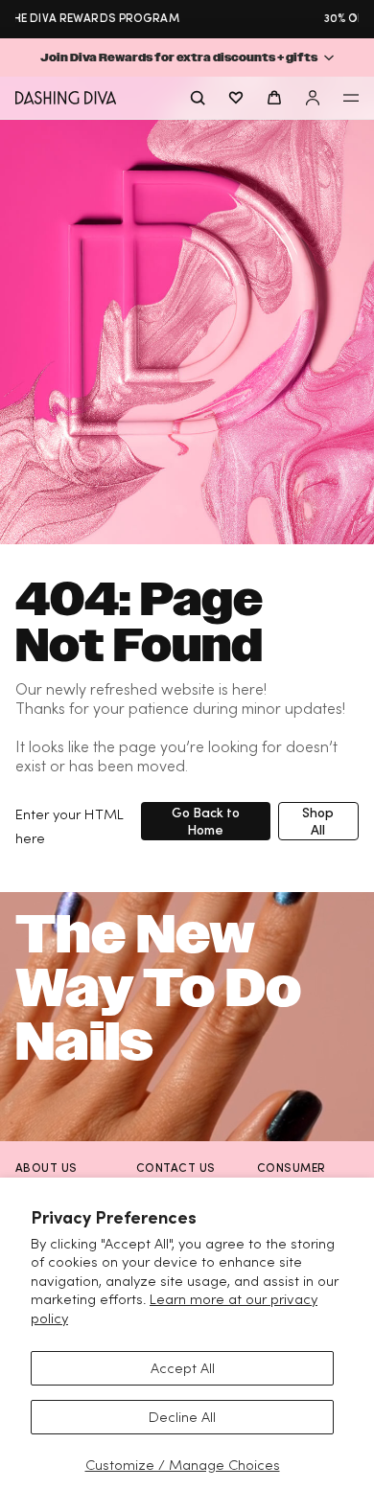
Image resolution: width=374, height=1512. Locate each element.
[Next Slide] (355, 18)
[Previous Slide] (19, 18)
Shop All (318, 820)
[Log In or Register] (312, 97)
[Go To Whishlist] (236, 97)
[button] (187, 57)
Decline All (182, 1417)
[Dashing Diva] (65, 97)
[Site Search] (197, 97)
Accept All (183, 1368)
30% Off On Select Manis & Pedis (209, 18)
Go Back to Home (206, 820)
